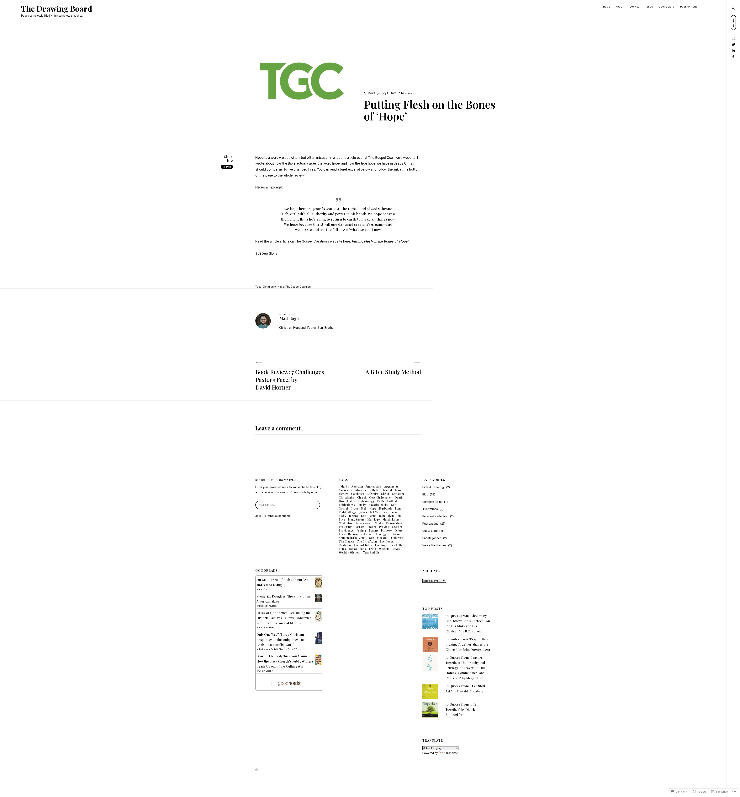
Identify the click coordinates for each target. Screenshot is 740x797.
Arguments (391, 486)
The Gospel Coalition (298, 286)
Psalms (373, 530)
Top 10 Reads (357, 549)
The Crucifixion (367, 541)
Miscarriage (364, 523)
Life (399, 516)
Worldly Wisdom (349, 552)
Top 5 (342, 549)
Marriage (373, 519)
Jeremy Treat (358, 516)
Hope (281, 286)
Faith (380, 501)
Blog (650, 7)
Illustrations (430, 509)
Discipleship (347, 501)
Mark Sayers (356, 519)
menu (733, 7)
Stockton (382, 538)
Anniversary (373, 486)
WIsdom (384, 549)
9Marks (344, 486)
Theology (381, 545)
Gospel (343, 508)
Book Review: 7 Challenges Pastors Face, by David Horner (289, 379)
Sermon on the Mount (353, 538)
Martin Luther (392, 519)
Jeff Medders (378, 512)
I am (398, 508)
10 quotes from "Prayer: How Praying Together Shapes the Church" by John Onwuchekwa (468, 644)
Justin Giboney (266, 671)
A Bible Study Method (393, 372)
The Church (346, 541)
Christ (385, 494)
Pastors (359, 527)
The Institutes (362, 545)
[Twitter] (734, 44)
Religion (394, 534)
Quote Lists (666, 7)
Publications (689, 7)
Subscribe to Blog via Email (276, 480)
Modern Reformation (388, 523)
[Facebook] (733, 57)
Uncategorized (431, 538)
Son (371, 538)
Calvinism (357, 494)
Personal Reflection (435, 516)
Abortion (357, 486)
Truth (372, 549)
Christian (398, 494)
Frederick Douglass (268, 606)
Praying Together (390, 527)
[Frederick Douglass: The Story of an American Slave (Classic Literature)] (318, 600)
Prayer (371, 527)
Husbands (385, 508)
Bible (375, 490)
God (393, 505)
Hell (364, 508)
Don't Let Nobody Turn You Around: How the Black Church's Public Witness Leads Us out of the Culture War (285, 661)
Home (606, 7)
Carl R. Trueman (266, 627)
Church (362, 497)
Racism (353, 534)
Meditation (346, 523)
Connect (635, 7)
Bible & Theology (433, 487)
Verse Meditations (434, 545)
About (620, 7)
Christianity (270, 286)
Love (342, 519)
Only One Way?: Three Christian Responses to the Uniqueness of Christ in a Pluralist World (280, 639)
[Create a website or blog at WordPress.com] (256, 770)
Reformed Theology (373, 534)
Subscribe (316, 502)
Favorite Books (378, 505)
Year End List (372, 552)
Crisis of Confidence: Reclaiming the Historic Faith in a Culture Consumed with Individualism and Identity (284, 618)
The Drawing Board (56, 8)
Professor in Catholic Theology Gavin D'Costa (280, 649)
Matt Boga (374, 93)
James (363, 512)
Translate (452, 753)
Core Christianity (380, 497)
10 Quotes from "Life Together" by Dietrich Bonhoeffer (461, 709)
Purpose (386, 530)
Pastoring (345, 527)
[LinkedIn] (733, 50)
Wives (396, 549)
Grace (354, 508)
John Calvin (386, 516)
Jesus (372, 516)
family (362, 505)
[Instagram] (734, 38)
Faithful (392, 501)
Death (399, 497)
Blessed (387, 490)
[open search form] (733, 8)
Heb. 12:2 (289, 214)
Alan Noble (264, 589)
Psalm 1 (361, 530)
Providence (346, 530)
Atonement (362, 490)
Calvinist (372, 494)
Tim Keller (397, 545)
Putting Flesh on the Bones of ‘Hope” (380, 241)
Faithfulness (347, 505)
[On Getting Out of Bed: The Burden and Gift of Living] (318, 587)
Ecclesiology (366, 501)
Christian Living (432, 502)
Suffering (397, 538)
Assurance (345, 490)
